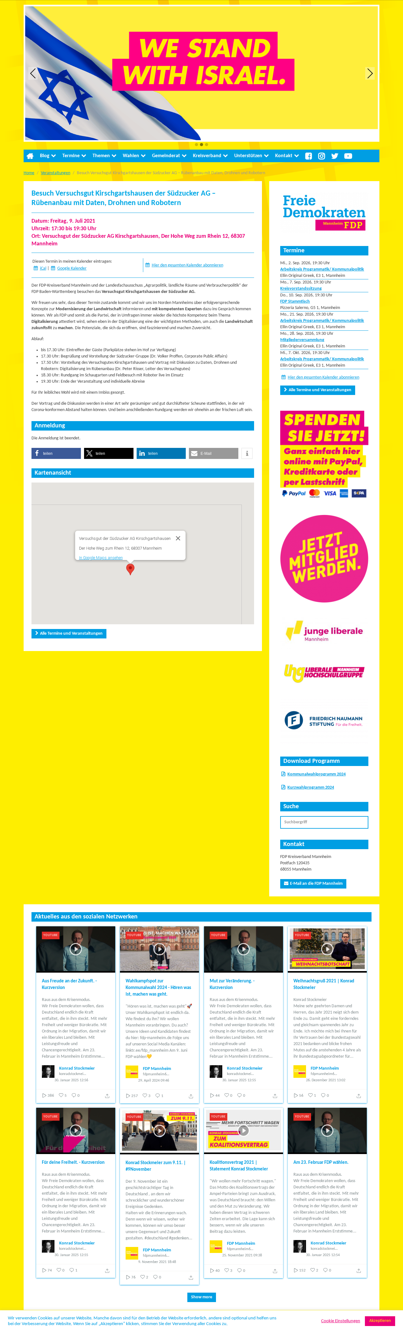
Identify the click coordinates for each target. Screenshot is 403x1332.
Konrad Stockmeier (77, 1068)
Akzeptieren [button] (380, 1320)
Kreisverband (207, 155)
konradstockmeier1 (72, 1074)
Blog (44, 155)
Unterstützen (248, 155)
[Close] (177, 538)
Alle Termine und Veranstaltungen (71, 633)
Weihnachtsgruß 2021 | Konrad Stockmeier (323, 984)
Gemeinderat (166, 155)
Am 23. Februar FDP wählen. (321, 1162)
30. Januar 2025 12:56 (71, 1080)
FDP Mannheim (157, 1068)
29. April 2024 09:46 (153, 1081)
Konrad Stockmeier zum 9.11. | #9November (156, 1166)
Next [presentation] (370, 73)
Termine (71, 155)
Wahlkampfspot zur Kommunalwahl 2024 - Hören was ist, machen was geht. (158, 988)
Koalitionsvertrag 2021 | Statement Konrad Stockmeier (239, 1166)
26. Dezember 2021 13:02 (325, 1080)
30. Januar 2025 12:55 (239, 1080)
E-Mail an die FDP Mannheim (316, 883)
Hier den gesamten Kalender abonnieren (187, 265)
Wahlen (131, 155)
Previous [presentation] (33, 73)
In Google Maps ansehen (100, 557)
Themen (101, 155)
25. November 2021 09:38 (242, 1255)
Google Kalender (72, 268)
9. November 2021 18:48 (157, 1262)
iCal (43, 268)
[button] (196, 145)
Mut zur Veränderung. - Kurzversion (232, 984)
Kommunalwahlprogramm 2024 (316, 774)
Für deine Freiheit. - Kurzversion (73, 1162)
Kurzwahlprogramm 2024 (310, 787)
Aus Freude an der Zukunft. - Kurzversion (69, 984)
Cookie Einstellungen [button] (340, 1321)
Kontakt (283, 155)
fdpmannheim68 (155, 1074)
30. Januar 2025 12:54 (323, 1255)
